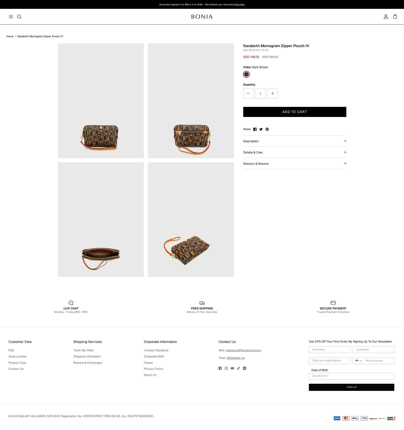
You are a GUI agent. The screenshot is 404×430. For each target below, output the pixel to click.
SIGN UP (352, 387)
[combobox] (358, 361)
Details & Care (253, 152)
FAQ (11, 350)
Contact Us (16, 369)
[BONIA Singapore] (202, 16)
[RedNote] (244, 368)
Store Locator (17, 356)
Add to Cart (294, 112)
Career (148, 363)
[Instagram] (226, 368)
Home (9, 36)
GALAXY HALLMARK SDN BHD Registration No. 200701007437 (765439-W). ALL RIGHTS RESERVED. (86, 416)
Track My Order (83, 350)
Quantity (249, 84)
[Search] (19, 16)
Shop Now (240, 4)
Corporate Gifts (154, 356)
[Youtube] (232, 368)
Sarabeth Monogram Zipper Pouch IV (40, 36)
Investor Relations (156, 350)
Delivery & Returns (255, 164)
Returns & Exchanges (87, 363)
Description (251, 141)
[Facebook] (220, 368)
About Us (150, 375)
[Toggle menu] (11, 16)
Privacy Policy (153, 369)
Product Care (17, 363)
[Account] (385, 16)
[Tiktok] (238, 368)
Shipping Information (87, 356)
